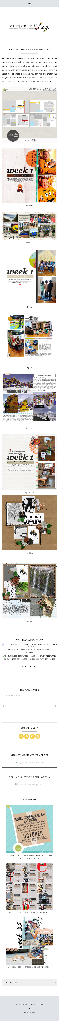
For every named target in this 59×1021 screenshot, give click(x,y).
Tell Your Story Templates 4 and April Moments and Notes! (29, 651)
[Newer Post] (3, 706)
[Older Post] (56, 706)
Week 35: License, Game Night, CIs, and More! (29, 967)
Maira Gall (29, 1013)
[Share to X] (26, 666)
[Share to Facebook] (30, 666)
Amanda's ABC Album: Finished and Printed (29, 913)
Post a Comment (14, 695)
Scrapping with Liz (33, 1004)
